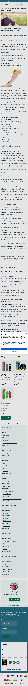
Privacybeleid (24, 333)
